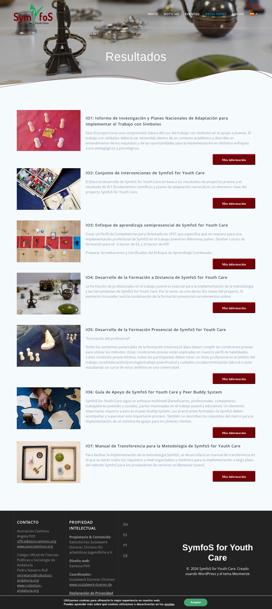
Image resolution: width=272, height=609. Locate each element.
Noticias (171, 14)
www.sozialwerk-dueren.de (90, 584)
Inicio (153, 14)
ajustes (169, 604)
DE (125, 555)
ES (125, 535)
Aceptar (195, 602)
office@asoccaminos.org (36, 541)
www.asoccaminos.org (35, 546)
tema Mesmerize (236, 573)
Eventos (192, 14)
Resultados (215, 14)
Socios (238, 14)
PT (125, 545)
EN (125, 524)
